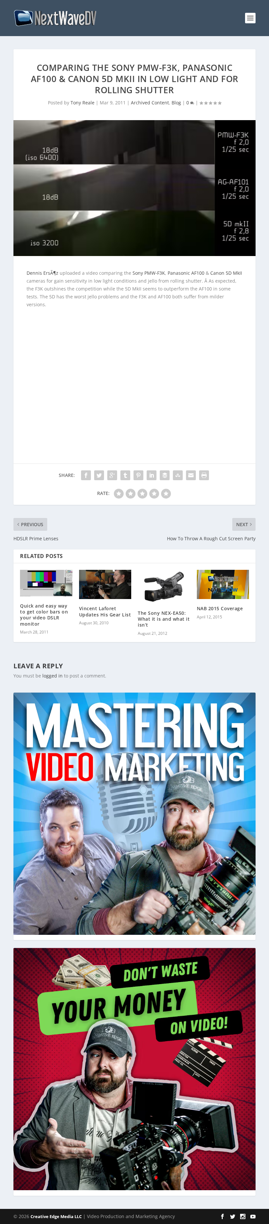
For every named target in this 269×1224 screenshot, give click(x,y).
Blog (176, 102)
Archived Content (150, 102)
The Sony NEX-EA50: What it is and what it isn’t (164, 619)
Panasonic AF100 (186, 273)
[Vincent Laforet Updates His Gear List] (105, 584)
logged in (52, 676)
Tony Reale (82, 102)
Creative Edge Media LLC (56, 1216)
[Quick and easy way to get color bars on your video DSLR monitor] (46, 583)
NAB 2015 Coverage (220, 608)
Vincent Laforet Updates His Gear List (105, 611)
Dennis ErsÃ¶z (42, 273)
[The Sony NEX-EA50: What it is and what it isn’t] (164, 587)
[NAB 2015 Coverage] (223, 584)
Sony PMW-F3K (149, 273)
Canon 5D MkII (226, 273)
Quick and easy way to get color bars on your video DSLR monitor (44, 615)
